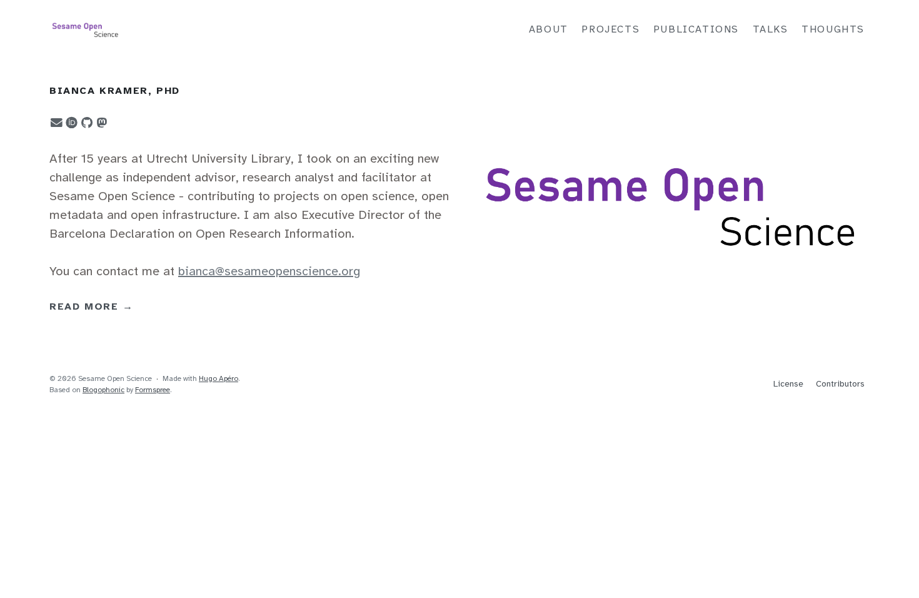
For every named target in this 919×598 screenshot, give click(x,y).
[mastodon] (99, 123)
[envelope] (54, 123)
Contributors (840, 384)
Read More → (91, 307)
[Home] (184, 30)
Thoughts (833, 29)
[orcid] (69, 122)
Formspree (152, 390)
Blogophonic (103, 390)
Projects (610, 29)
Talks (770, 29)
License (788, 384)
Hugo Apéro (218, 379)
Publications (696, 29)
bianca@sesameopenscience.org (269, 271)
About (548, 29)
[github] (84, 123)
